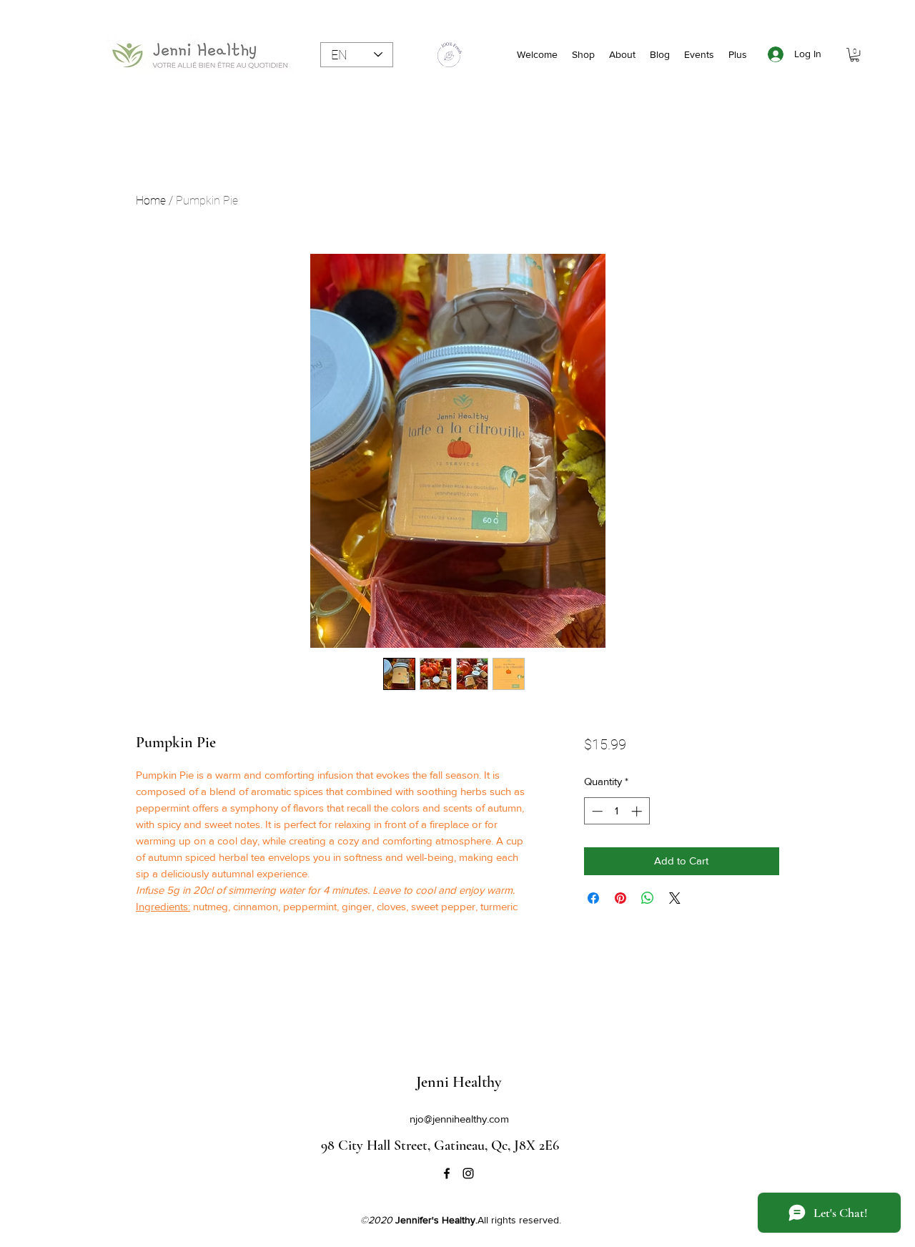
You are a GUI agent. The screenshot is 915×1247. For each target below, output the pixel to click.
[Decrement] (595, 811)
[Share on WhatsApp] (647, 898)
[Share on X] (674, 898)
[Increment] (638, 811)
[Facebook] (447, 1173)
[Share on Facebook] (593, 898)
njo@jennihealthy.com (459, 1119)
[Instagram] (468, 1173)
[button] (854, 54)
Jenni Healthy (458, 1082)
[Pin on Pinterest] (620, 898)
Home (151, 200)
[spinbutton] (616, 811)
